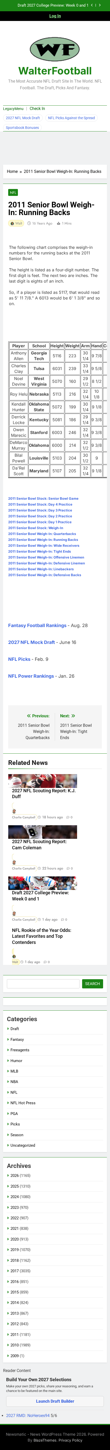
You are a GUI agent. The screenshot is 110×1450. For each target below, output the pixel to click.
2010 (14, 1345)
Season (16, 1135)
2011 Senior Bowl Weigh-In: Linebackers (41, 569)
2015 (14, 1292)
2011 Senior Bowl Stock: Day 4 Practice (40, 504)
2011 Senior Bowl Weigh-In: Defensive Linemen (46, 563)
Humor (16, 1060)
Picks (15, 1124)
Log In (55, 16)
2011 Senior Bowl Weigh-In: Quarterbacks (42, 534)
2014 (14, 1302)
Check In (37, 108)
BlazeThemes (45, 1440)
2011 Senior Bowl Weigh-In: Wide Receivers (43, 545)
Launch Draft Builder (55, 1401)
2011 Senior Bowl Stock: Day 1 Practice (40, 522)
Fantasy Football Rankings (37, 625)
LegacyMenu (13, 108)
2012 (14, 1324)
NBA (14, 1081)
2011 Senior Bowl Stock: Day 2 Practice (40, 516)
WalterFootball (55, 70)
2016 (14, 1281)
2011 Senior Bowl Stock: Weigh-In (35, 528)
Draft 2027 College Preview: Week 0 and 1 (53, 6)
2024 (14, 1197)
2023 (14, 1207)
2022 (14, 1218)
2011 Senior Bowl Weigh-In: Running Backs (43, 540)
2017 (14, 1271)
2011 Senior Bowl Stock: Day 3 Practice (40, 510)
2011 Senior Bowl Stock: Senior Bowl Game (43, 498)
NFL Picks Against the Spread (71, 118)
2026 (14, 1175)
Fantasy (17, 1039)
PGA (14, 1113)
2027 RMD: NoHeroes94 (28, 1415)
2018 (14, 1260)
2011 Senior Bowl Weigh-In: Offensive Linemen (46, 557)
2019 (14, 1249)
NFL (13, 192)
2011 (14, 1334)
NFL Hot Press (23, 1103)
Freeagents (19, 1050)
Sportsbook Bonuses (22, 128)
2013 (14, 1313)
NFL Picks (19, 659)
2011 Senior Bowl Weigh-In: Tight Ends (39, 551)
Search (92, 983)
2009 (14, 1356)
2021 (14, 1228)
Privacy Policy (70, 1440)
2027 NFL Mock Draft (23, 118)
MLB (14, 1071)
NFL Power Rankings (31, 676)
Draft (14, 1029)
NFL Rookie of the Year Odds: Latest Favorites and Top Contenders (41, 936)
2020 (14, 1239)
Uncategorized (22, 1145)
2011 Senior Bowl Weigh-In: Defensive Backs (44, 575)
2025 (14, 1186)
